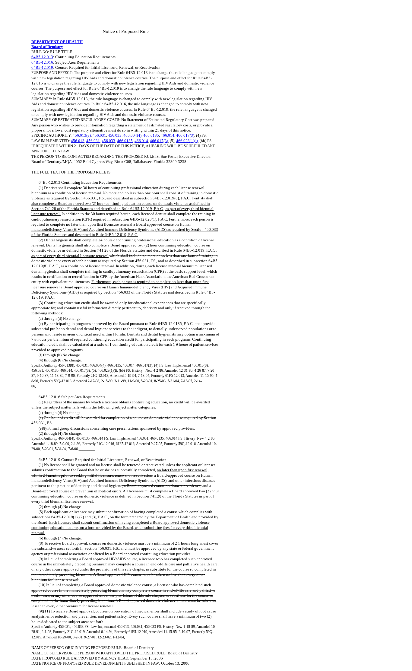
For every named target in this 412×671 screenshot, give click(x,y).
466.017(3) (185, 135)
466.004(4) (132, 135)
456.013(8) (82, 135)
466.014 (167, 135)
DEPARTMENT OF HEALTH (57, 42)
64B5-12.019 (42, 67)
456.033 (115, 135)
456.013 (77, 140)
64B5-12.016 (42, 62)
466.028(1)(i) (187, 140)
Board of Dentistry (47, 46)
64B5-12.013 (42, 57)
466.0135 (151, 135)
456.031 (99, 135)
